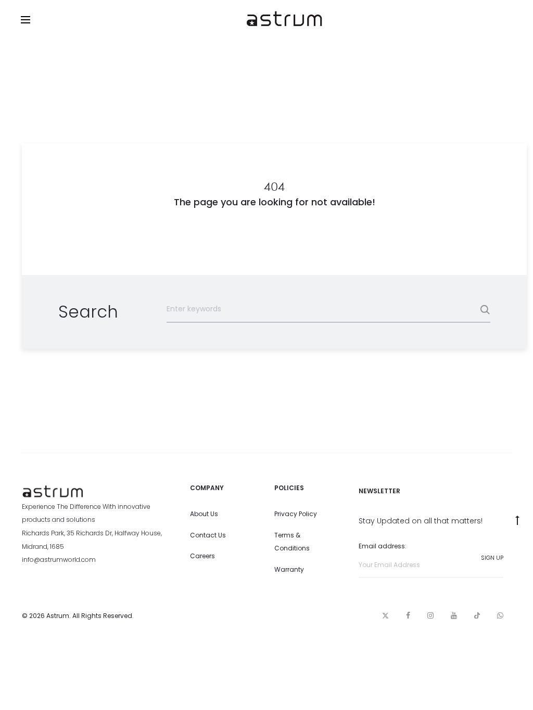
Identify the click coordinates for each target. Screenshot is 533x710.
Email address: (383, 546)
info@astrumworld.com (59, 559)
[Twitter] (385, 615)
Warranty (289, 569)
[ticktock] (477, 615)
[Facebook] (408, 615)
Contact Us (208, 535)
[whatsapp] (500, 615)
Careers (202, 555)
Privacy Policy (295, 513)
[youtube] (454, 615)
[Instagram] (430, 615)
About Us (204, 513)
